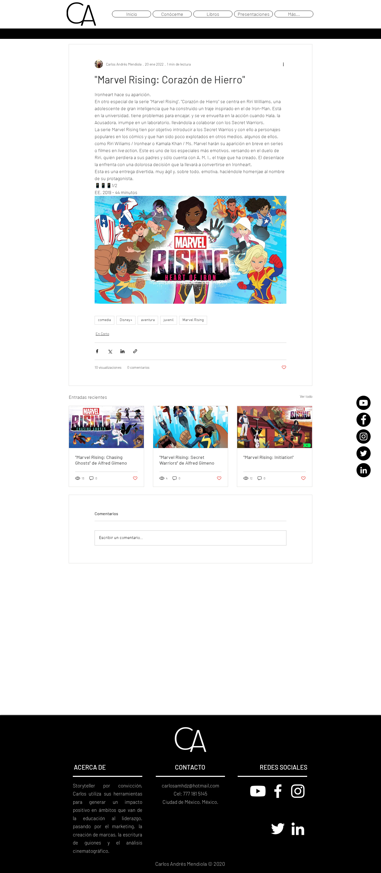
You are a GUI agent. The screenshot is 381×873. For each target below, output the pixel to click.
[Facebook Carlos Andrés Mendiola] (278, 791)
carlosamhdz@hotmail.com (190, 786)
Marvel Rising (193, 320)
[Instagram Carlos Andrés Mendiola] (298, 791)
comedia (104, 320)
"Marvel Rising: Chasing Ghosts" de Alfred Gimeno (101, 460)
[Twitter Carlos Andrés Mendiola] (278, 829)
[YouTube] (363, 403)
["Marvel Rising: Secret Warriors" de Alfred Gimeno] (190, 427)
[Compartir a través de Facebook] (97, 351)
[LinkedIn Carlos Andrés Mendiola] (298, 829)
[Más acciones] (283, 64)
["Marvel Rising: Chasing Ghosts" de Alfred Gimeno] (106, 427)
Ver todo (306, 396)
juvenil (169, 320)
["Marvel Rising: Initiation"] (274, 427)
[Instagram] (363, 436)
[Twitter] (363, 453)
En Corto (102, 333)
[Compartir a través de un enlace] (135, 351)
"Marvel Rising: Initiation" (268, 457)
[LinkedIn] (363, 470)
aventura (148, 320)
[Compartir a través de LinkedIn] (122, 351)
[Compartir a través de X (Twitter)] (109, 351)
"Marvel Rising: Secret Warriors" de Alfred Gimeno (186, 460)
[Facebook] (363, 420)
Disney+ (126, 320)
